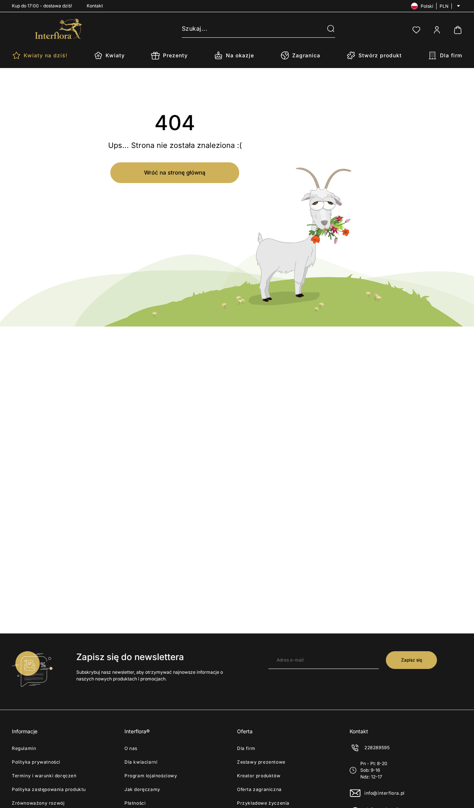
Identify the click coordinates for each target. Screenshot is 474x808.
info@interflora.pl (384, 793)
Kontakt (95, 6)
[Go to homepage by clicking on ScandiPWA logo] (58, 28)
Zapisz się (411, 660)
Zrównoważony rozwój (38, 803)
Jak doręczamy (142, 789)
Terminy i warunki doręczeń (44, 775)
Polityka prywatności (36, 762)
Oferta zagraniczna (259, 789)
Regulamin (24, 748)
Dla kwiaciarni (140, 762)
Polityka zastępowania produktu (49, 789)
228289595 (377, 747)
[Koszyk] (457, 30)
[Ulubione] (416, 30)
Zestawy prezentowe (261, 762)
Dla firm (246, 748)
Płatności (135, 803)
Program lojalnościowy (150, 775)
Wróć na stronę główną (175, 172)
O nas (130, 748)
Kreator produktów (258, 775)
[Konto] (437, 30)
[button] (326, 29)
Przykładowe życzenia (263, 803)
